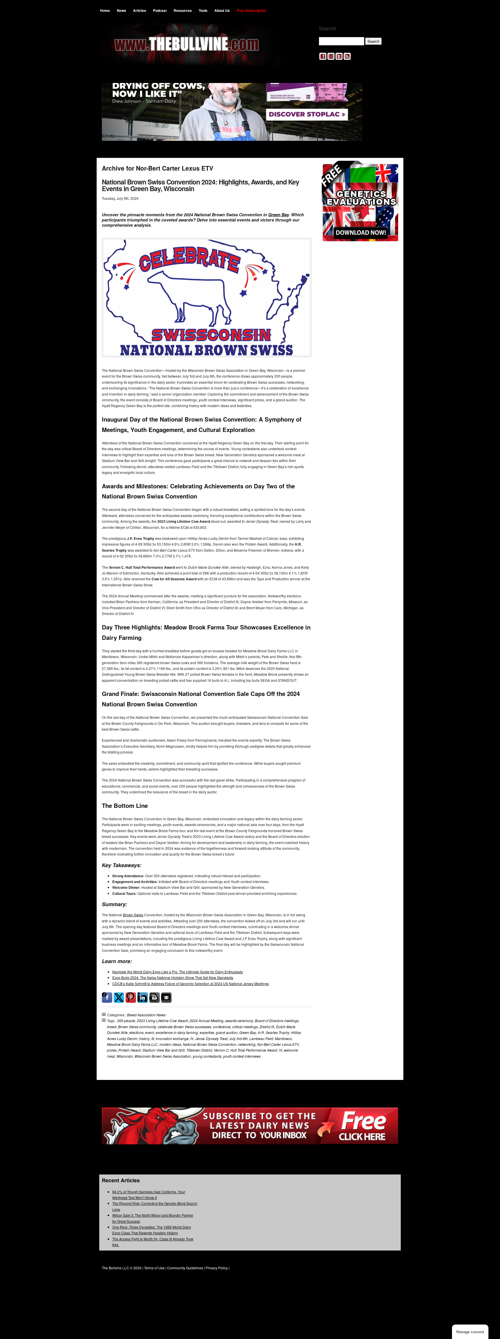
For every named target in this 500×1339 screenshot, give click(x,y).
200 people (126, 1020)
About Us (222, 10)
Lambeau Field (261, 1038)
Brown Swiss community (137, 1026)
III (152, 1038)
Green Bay (278, 214)
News (121, 10)
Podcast (160, 10)
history (144, 1038)
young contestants (207, 1056)
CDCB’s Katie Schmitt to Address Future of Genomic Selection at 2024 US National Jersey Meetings (190, 983)
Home (105, 10)
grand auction (227, 1032)
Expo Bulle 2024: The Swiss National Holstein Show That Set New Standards (172, 977)
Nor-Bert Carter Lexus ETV (278, 1044)
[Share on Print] (154, 997)
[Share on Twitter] (119, 997)
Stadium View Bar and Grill (163, 1050)
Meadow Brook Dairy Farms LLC (132, 1044)
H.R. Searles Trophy (273, 1032)
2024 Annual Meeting (206, 1020)
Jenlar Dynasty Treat (211, 1038)
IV (192, 1038)
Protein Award (129, 1050)
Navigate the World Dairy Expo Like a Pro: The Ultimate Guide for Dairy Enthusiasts (177, 971)
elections (136, 1032)
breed (111, 1026)
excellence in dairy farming (177, 1032)
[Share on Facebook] (107, 997)
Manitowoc (283, 1038)
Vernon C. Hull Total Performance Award (245, 1050)
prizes (112, 1050)
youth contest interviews (242, 1056)
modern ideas (170, 1044)
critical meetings (245, 1026)
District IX (267, 1026)
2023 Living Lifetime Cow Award (162, 1020)
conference (222, 1026)
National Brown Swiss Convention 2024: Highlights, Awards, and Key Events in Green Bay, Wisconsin (200, 185)
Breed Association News (146, 1014)
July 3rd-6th (238, 1038)
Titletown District (199, 1050)
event (149, 1032)
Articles (139, 10)
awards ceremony (239, 1020)
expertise (207, 1032)
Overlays (390, 169)
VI (280, 1050)
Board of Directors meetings (277, 1020)
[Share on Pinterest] (131, 997)
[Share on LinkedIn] (142, 997)
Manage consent (470, 1332)
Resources (183, 10)
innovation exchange (172, 1038)
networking (246, 1044)
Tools (203, 10)
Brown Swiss (133, 914)
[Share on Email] (166, 997)
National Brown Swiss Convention (209, 1044)
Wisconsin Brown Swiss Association (163, 1056)
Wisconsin (125, 1056)
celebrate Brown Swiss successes (184, 1026)
